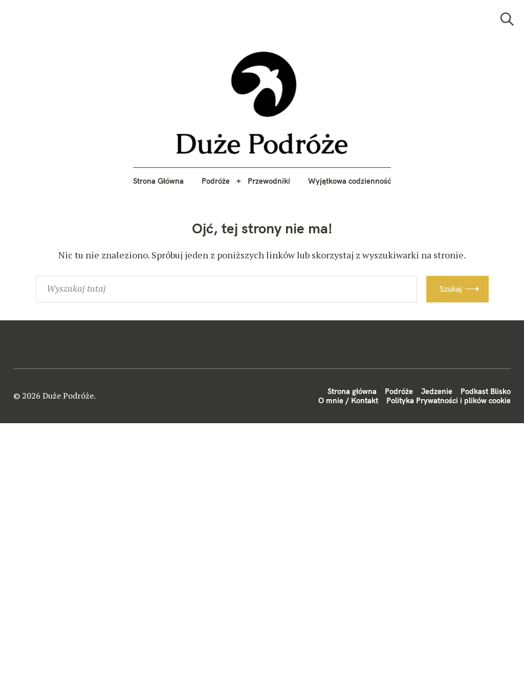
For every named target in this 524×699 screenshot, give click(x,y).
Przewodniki (269, 181)
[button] (262, 103)
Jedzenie (436, 391)
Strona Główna (158, 181)
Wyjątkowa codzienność (349, 181)
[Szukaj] (507, 19)
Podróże (216, 181)
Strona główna (352, 391)
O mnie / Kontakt (348, 400)
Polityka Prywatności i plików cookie (448, 400)
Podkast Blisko (486, 391)
